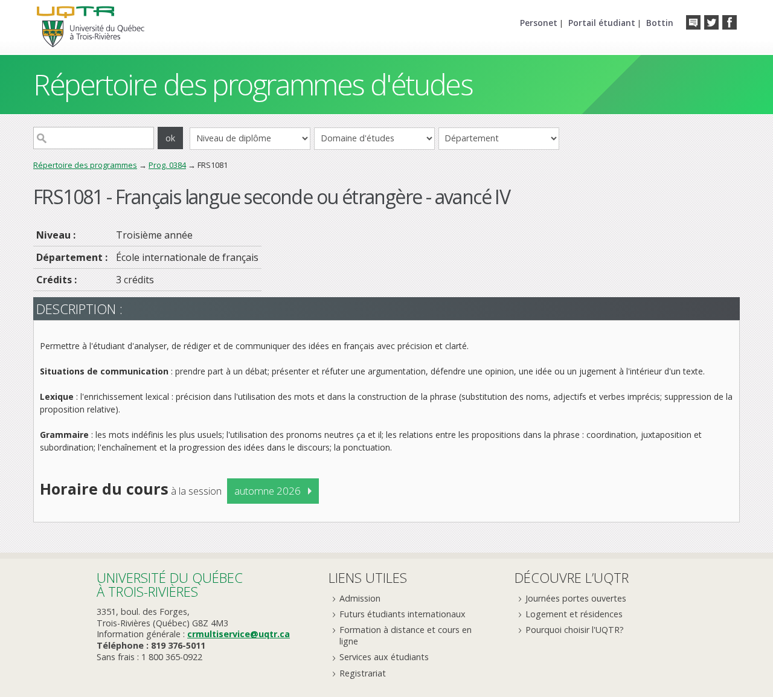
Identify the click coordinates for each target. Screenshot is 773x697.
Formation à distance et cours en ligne (405, 635)
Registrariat (362, 673)
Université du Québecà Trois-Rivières (170, 584)
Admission (359, 598)
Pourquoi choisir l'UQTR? (574, 629)
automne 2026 (267, 491)
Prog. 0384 (167, 164)
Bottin (659, 22)
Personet (538, 22)
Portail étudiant (601, 22)
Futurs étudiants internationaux (402, 614)
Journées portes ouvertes (575, 598)
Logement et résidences (574, 614)
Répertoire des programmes (85, 164)
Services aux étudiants (384, 657)
